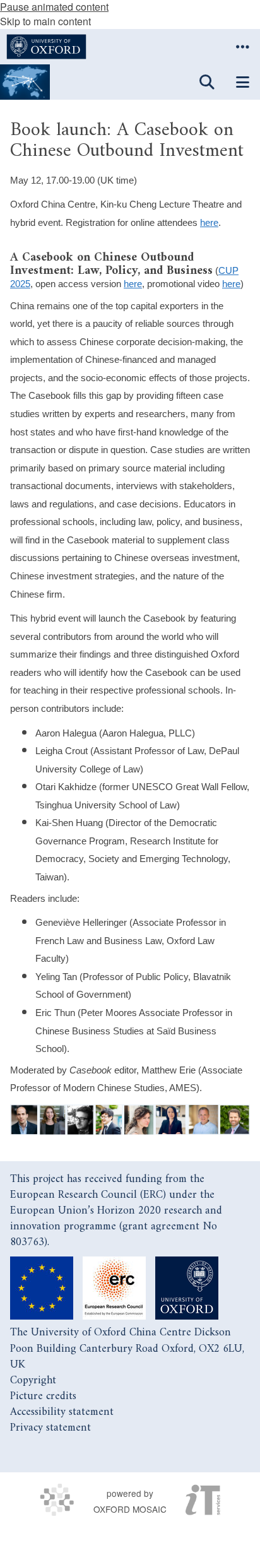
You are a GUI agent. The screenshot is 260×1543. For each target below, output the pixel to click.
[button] (242, 46)
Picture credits (43, 1396)
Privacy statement (50, 1428)
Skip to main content (45, 21)
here (209, 223)
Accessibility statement (62, 1412)
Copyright (33, 1380)
